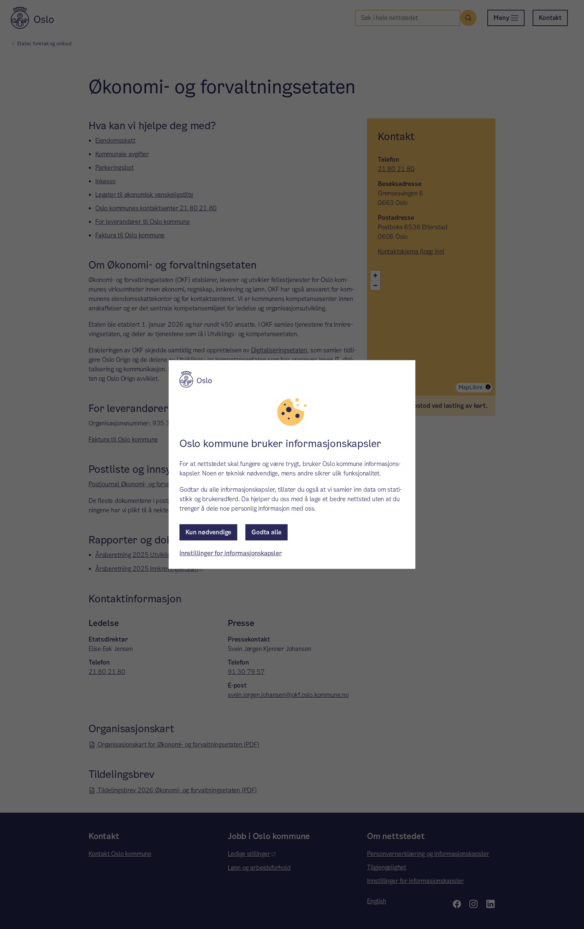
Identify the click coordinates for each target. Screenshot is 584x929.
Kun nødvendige (208, 532)
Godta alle (266, 532)
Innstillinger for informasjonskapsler (230, 553)
